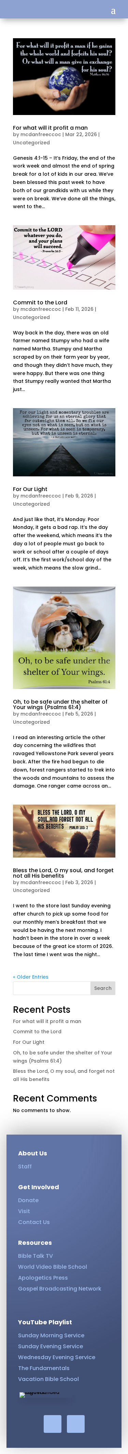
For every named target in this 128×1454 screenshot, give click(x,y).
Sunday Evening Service (50, 1346)
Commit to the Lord (40, 302)
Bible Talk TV (35, 1256)
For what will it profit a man (50, 128)
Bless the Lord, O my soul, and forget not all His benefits (63, 873)
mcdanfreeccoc (40, 134)
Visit (24, 1211)
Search (103, 988)
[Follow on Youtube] (76, 1424)
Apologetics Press (43, 1278)
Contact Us (34, 1222)
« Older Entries (30, 977)
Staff (25, 1166)
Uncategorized (31, 142)
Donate (28, 1200)
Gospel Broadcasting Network (59, 1289)
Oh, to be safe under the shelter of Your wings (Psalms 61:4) (60, 704)
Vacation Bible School (48, 1379)
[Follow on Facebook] (52, 1424)
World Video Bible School (52, 1267)
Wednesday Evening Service (56, 1357)
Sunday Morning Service (51, 1335)
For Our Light (30, 489)
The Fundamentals (44, 1368)
